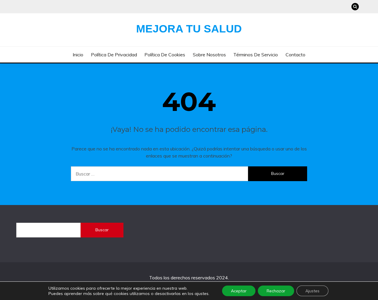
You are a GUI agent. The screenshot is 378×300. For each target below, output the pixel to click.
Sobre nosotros (209, 55)
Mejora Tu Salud (189, 29)
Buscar (102, 229)
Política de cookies (164, 55)
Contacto (295, 55)
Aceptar (239, 291)
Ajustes (312, 291)
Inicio (78, 55)
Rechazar (276, 291)
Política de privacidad (114, 55)
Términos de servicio (255, 55)
